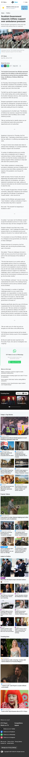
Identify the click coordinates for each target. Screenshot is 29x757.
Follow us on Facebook (9, 731)
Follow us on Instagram (9, 737)
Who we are (3, 741)
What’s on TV (5, 725)
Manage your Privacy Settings (9, 747)
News (2, 13)
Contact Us (3, 743)
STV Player (4, 723)
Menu (4, 2)
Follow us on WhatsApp (9, 734)
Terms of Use (10, 741)
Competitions (18, 723)
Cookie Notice (10, 743)
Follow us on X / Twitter (9, 728)
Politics (8, 13)
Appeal (16, 725)
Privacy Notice (18, 741)
